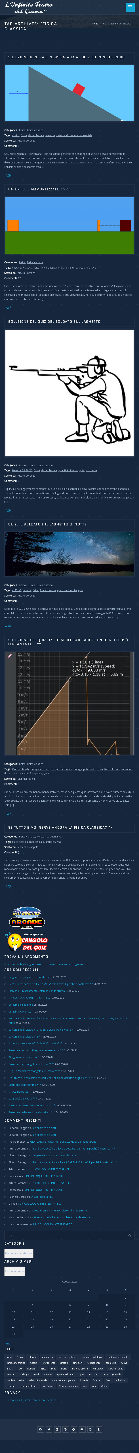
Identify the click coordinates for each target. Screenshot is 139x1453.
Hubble (31, 1368)
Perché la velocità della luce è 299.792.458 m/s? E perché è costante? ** (51, 984)
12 (19, 278)
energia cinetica (40, 769)
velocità (10, 1386)
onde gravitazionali (29, 1374)
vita (94, 1386)
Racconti (93, 1374)
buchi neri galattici (67, 1357)
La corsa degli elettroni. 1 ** (25, 1036)
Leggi (7, 175)
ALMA (20, 1357)
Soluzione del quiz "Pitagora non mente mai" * (36, 1050)
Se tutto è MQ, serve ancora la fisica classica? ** (60, 827)
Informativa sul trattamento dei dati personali (31, 1400)
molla (61, 267)
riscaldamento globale (63, 1380)
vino (85, 1386)
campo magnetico (16, 1362)
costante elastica (22, 267)
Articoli (23, 465)
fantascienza (94, 1362)
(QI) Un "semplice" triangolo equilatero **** (34, 1071)
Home (95, 23)
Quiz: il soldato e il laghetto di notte (47, 524)
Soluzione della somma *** (25, 1084)
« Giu (7, 1343)
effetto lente (49, 1362)
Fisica (22, 130)
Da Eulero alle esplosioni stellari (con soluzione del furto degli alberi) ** (50, 1078)
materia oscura (80, 1368)
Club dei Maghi (20, 769)
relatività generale (112, 1374)
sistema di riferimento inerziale (74, 135)
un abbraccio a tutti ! (21, 1011)
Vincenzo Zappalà (68, 1386)
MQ (59, 841)
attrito (15, 135)
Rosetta (84, 1380)
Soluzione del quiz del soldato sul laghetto (54, 321)
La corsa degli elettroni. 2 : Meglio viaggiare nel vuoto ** (42, 1029)
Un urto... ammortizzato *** (38, 189)
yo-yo (47, 773)
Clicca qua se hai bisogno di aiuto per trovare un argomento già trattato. (46, 964)
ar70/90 (16, 590)
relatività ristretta (15, 1380)
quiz (68, 267)
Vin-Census (48, 1386)
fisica (24, 135)
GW (20, 1368)
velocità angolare (32, 773)
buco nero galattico (92, 1357)
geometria (111, 1362)
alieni (9, 1357)
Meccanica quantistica (50, 836)
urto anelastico (87, 267)
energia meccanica (61, 769)
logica (43, 1368)
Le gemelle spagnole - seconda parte (30, 977)
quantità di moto (68, 470)
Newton (50, 135)
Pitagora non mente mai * (24, 1057)
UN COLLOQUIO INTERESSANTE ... (29, 997)
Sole (108, 1380)
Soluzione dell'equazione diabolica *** (31, 1112)
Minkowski (98, 1368)
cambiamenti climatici (118, 1357)
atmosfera (47, 1357)
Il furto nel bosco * (20, 1091)
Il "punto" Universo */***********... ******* (35, 1043)
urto (74, 267)
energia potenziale (84, 769)
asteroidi (32, 1357)
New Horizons (115, 1368)
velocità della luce (29, 1386)
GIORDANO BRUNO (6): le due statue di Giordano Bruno (63, 1141)
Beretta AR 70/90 (22, 470)
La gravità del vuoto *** (23, 1098)
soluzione (91, 470)
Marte (64, 1368)
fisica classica (36, 135)
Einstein (64, 1362)
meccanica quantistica (42, 841)
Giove (124, 1362)
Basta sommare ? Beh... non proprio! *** (33, 1105)
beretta (27, 590)
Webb (104, 1386)
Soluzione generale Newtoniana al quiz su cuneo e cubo (66, 57)
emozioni (78, 1362)
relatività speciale (38, 1380)
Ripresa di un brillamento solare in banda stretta (37, 991)
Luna (53, 1368)
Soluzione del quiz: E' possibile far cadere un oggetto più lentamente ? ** (68, 642)
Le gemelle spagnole (21, 1004)
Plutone (48, 1374)
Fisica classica (35, 130)
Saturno (97, 1380)
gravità (10, 1368)
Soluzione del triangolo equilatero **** (31, 1064)
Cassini (33, 1362)
